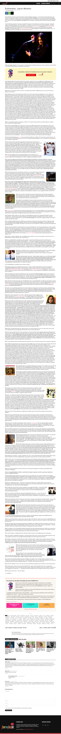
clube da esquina (13, 616)
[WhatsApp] (9, 13)
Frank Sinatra (30, 617)
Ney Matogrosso (12, 621)
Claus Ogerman (7, 616)
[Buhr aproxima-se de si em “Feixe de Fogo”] (41, 644)
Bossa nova (9, 6)
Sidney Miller (33, 622)
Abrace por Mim (16, 269)
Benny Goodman (22, 615)
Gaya (33, 617)
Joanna (47, 617)
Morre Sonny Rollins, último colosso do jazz (19, 650)
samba (25, 622)
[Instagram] (53, 3)
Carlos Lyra (40, 615)
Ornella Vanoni (25, 621)
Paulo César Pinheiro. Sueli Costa (44, 621)
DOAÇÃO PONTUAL (30, 605)
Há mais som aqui (50, 26)
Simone (37, 622)
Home (6, 6)
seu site (19, 137)
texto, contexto (36, 26)
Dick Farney (17, 616)
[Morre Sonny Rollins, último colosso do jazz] (20, 644)
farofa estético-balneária (25, 28)
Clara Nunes (52, 615)
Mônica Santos (7, 661)
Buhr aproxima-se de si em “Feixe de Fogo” (40, 650)
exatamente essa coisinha (10, 188)
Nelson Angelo (51, 620)
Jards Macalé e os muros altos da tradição (51, 650)
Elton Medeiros (7, 617)
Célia (44, 615)
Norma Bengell (17, 621)
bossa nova (31, 615)
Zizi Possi (52, 623)
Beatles (18, 615)
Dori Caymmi (22, 616)
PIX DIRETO (46, 605)
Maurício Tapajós (19, 620)
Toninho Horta (53, 622)
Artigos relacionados (11, 639)
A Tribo (9, 615)
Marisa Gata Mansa (8, 620)
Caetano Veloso (36, 615)
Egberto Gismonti (41, 616)
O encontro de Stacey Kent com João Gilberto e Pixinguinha (30, 650)
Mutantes (32, 620)
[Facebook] (51, 3)
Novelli (21, 621)
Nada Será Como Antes (19, 296)
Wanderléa (34, 623)
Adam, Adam (10, 210)
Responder (6, 673)
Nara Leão (46, 620)
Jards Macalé (41, 617)
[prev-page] (5, 655)
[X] (55, 3)
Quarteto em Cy (52, 621)
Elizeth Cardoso (50, 616)
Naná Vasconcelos (41, 620)
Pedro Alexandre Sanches (9, 10)
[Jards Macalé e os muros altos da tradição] (51, 644)
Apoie (38, 3)
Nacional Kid (34, 423)
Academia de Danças (13, 615)
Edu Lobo (36, 616)
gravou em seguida (31, 232)
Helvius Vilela (36, 617)
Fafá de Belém (20, 617)
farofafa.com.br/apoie (33, 609)
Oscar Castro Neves (30, 621)
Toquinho (6, 623)
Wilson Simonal (44, 623)
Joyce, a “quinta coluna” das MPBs (47, 627)
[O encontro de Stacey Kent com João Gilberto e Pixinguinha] (30, 644)
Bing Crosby (27, 615)
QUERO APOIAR (31, 75)
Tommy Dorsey (48, 622)
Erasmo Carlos (12, 617)
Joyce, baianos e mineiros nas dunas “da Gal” (16, 627)
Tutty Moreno (19, 623)
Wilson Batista (39, 623)
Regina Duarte (7, 622)
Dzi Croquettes (32, 616)
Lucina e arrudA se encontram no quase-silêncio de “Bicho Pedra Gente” (9, 651)
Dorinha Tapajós (27, 616)
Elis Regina (45, 616)
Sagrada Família (20, 622)
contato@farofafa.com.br (28, 729)
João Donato (50, 617)
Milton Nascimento (25, 620)
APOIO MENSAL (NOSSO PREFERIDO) (14, 605)
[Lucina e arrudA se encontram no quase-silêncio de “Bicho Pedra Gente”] (9, 644)
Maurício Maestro (14, 620)
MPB (29, 620)
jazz (44, 617)
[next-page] (7, 655)
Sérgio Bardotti (29, 622)
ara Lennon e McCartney (36, 269)
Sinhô (40, 622)
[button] (59, 3)
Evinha (16, 617)
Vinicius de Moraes (29, 623)
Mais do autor (22, 639)
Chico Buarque (47, 615)
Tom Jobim (43, 622)
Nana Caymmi (36, 620)
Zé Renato (48, 623)
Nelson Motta (7, 621)
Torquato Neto (11, 623)
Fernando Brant (25, 617)
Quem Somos (45, 3)
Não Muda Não (38, 175)
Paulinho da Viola (36, 621)
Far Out (13, 391)
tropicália (15, 623)
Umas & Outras (24, 623)
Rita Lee (11, 622)
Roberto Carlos (15, 622)
